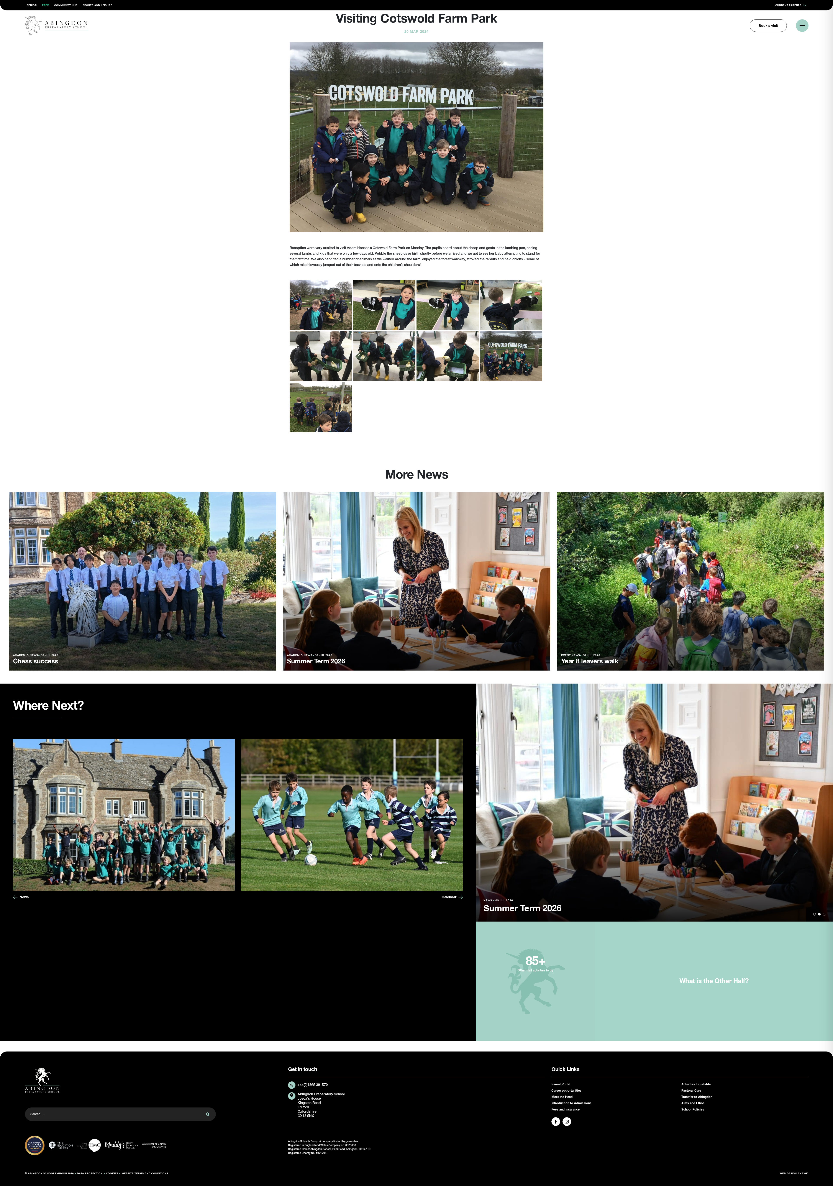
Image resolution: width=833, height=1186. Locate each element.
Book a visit (768, 25)
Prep (45, 5)
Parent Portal (560, 1084)
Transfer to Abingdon (696, 1097)
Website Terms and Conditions (145, 1173)
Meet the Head (562, 1097)
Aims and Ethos (693, 1103)
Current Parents (788, 5)
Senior (32, 5)
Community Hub (65, 5)
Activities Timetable (696, 1084)
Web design (788, 1173)
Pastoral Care (691, 1090)
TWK (805, 1173)
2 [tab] (819, 914)
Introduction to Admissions (571, 1103)
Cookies (112, 1173)
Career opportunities (566, 1090)
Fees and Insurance (565, 1109)
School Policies (692, 1109)
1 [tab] (814, 914)
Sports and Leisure (97, 5)
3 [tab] (824, 914)
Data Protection (90, 1173)
